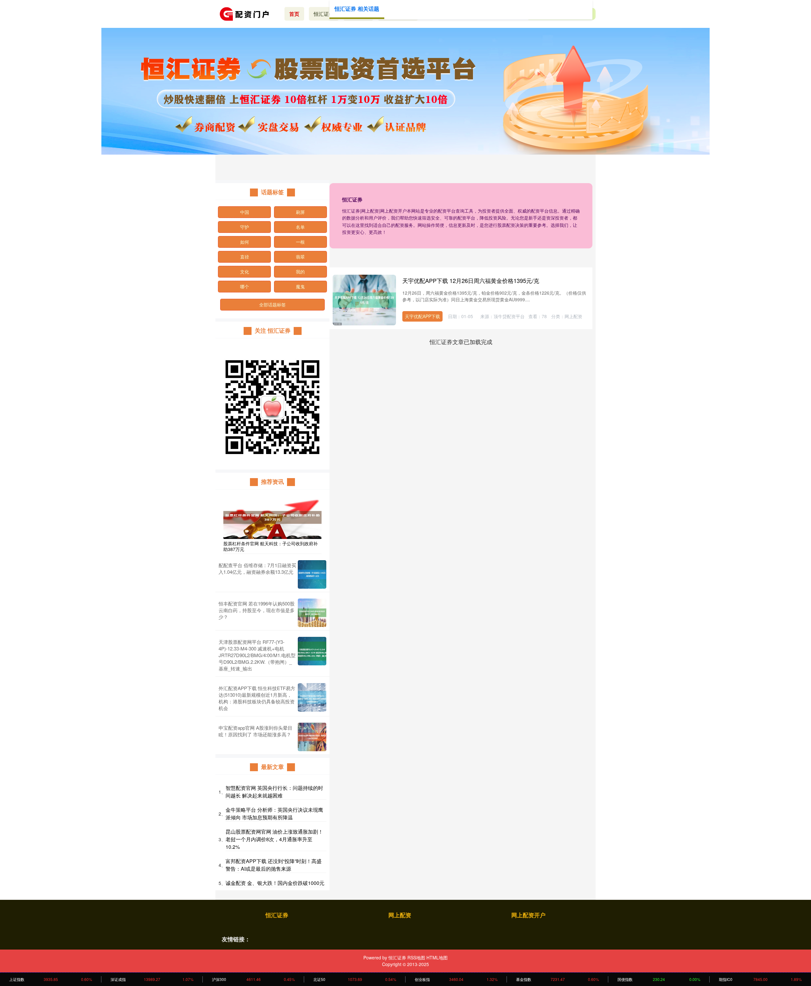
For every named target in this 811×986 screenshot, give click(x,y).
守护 (244, 227)
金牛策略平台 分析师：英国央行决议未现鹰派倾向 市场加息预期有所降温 (274, 813)
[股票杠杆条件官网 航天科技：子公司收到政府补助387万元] (272, 517)
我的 (300, 271)
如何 (244, 242)
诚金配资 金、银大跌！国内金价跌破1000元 (275, 883)
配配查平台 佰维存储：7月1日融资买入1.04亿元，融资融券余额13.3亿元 (257, 568)
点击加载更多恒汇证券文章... (461, 341)
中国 (244, 212)
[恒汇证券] (246, 13)
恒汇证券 (324, 13)
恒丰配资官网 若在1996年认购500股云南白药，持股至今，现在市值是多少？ (257, 610)
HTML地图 (437, 957)
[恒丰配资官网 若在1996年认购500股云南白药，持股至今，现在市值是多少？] (312, 613)
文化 (244, 271)
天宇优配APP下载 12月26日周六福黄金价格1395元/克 (470, 280)
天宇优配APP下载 (422, 316)
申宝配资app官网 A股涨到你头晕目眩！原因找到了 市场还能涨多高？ (255, 731)
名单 (300, 227)
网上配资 (399, 915)
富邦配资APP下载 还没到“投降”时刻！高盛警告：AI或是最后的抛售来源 (274, 864)
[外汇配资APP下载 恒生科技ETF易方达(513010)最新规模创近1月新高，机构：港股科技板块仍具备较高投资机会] (312, 698)
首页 (294, 13)
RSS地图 (416, 957)
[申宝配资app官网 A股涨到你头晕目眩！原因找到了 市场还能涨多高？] (312, 737)
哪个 (244, 286)
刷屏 (300, 212)
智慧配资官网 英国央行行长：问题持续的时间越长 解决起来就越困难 (274, 791)
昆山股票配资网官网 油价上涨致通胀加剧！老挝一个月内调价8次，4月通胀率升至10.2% (274, 839)
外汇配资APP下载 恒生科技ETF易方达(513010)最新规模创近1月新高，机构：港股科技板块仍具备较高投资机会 (257, 698)
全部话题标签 (272, 304)
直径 (244, 256)
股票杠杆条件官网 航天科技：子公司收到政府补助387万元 (270, 546)
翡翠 (300, 256)
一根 (300, 242)
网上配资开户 (528, 915)
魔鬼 (300, 286)
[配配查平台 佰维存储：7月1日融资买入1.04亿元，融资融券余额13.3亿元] (312, 574)
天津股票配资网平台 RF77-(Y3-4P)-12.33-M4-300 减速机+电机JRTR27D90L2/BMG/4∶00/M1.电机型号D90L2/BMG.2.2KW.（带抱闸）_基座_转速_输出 (257, 655)
